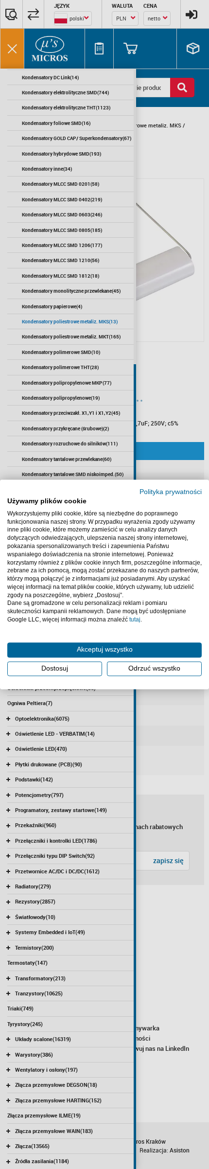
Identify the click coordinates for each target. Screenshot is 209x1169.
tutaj (134, 619)
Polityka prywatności (170, 492)
